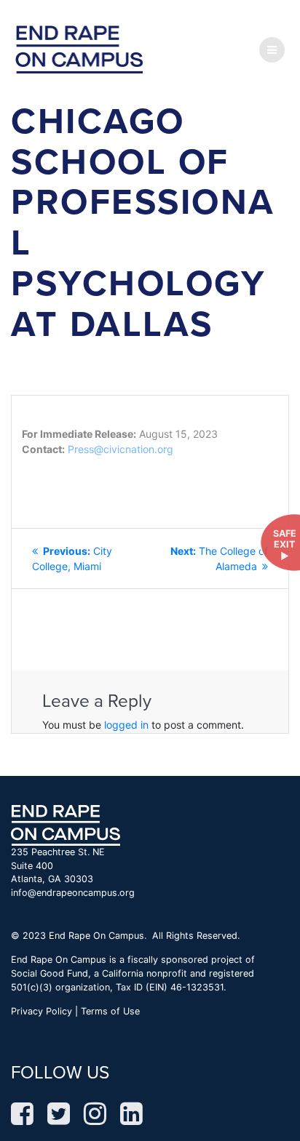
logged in (126, 724)
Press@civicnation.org (120, 449)
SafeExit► (284, 544)
